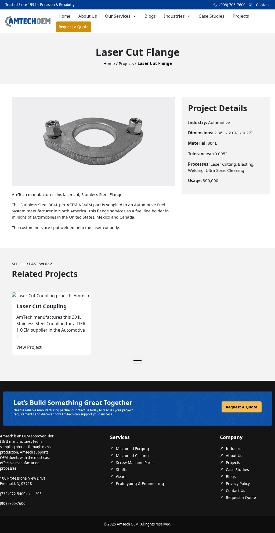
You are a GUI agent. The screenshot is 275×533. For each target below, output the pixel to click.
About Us (87, 16)
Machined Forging (132, 448)
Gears (121, 476)
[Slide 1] (137, 360)
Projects (241, 16)
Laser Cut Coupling (41, 306)
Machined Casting (132, 455)
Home (64, 16)
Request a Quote (74, 26)
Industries (174, 16)
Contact (263, 4)
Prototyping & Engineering (140, 483)
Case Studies (212, 16)
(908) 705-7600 (232, 4)
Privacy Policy (238, 483)
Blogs (150, 16)
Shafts (121, 469)
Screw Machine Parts (135, 462)
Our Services (118, 16)
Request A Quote (241, 406)
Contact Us (235, 490)
